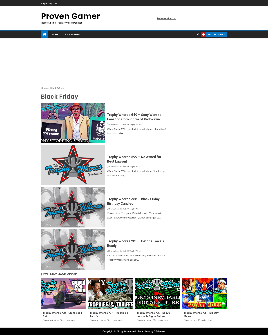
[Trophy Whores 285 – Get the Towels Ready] (73, 249)
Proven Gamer (70, 16)
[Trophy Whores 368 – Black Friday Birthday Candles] (73, 207)
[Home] (44, 34)
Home (55, 34)
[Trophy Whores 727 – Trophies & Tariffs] (110, 293)
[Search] (198, 34)
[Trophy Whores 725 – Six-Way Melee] (204, 293)
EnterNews (144, 331)
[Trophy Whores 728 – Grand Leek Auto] (63, 293)
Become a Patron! (166, 18)
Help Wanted (72, 34)
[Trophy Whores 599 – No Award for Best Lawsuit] (73, 165)
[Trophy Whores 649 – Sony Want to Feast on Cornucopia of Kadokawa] (73, 123)
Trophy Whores (136, 124)
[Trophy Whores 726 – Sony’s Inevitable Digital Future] (157, 293)
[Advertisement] (134, 62)
